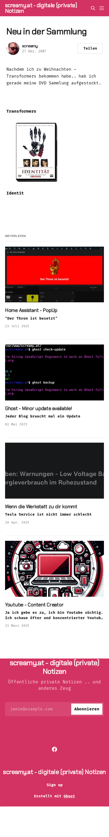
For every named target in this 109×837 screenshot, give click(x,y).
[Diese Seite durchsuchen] (93, 8)
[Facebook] (54, 749)
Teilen (90, 48)
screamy (30, 46)
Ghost (69, 796)
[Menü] (102, 8)
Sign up (55, 785)
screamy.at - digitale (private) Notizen (41, 8)
